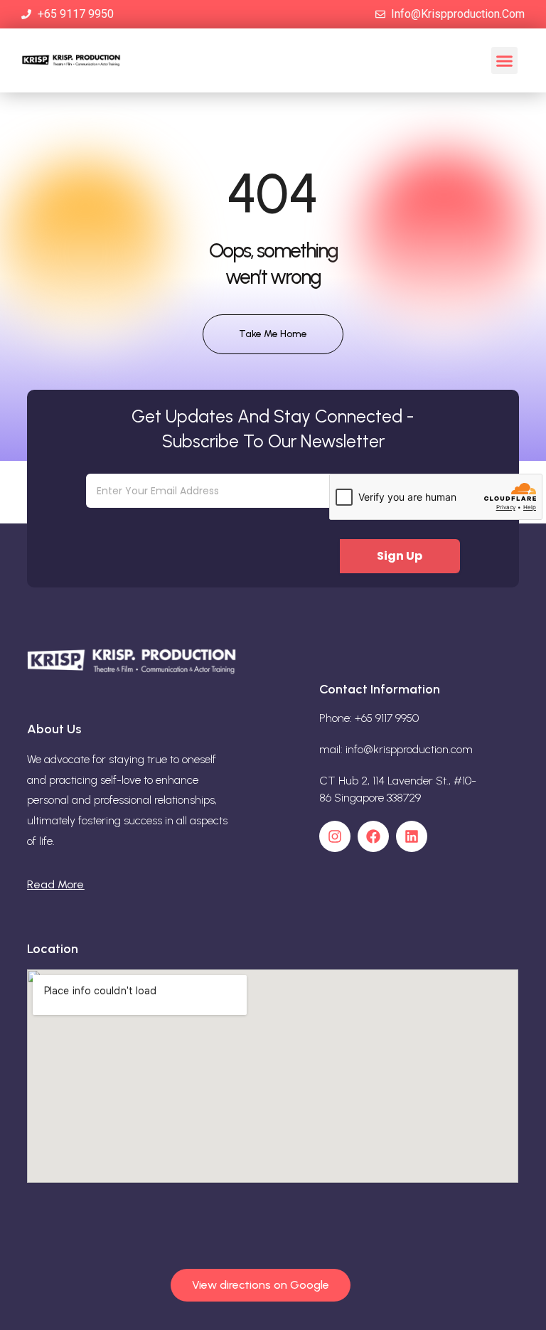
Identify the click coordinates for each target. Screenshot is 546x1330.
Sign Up (399, 556)
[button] (504, 60)
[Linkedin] (411, 836)
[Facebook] (373, 836)
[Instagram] (334, 836)
